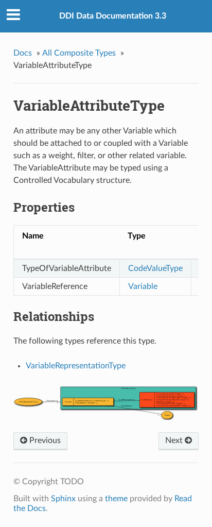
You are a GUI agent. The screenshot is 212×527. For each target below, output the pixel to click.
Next (175, 440)
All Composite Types (79, 53)
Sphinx (63, 499)
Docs (22, 53)
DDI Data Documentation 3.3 (112, 16)
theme (116, 499)
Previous (44, 440)
